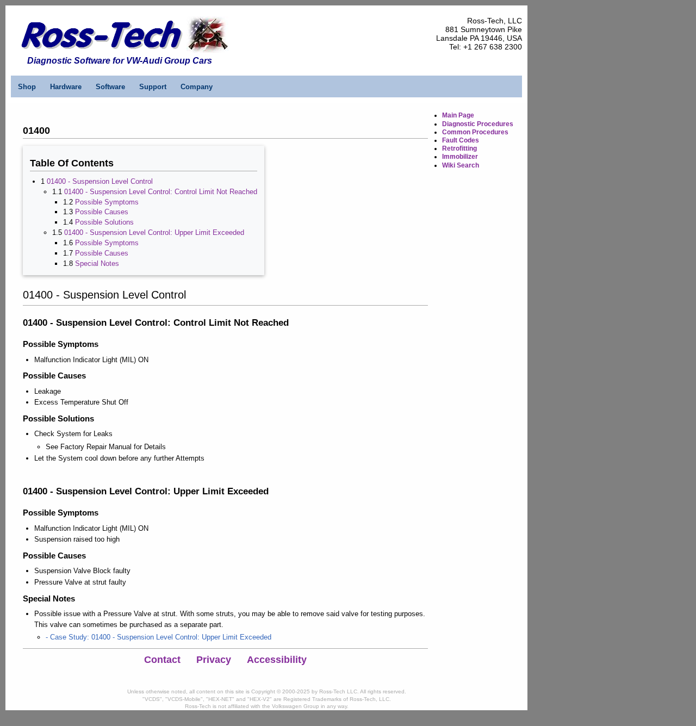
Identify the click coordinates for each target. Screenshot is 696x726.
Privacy (213, 659)
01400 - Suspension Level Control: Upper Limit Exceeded (154, 232)
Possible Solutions (104, 222)
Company (197, 87)
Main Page (458, 115)
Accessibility (277, 659)
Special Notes (97, 263)
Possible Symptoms (107, 202)
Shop (27, 87)
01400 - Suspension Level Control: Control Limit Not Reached (160, 192)
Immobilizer (460, 156)
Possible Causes (101, 212)
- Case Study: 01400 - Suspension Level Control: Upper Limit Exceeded (158, 637)
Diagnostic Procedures (477, 124)
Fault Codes (460, 140)
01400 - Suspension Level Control (100, 181)
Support (152, 87)
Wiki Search (460, 165)
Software (110, 87)
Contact (162, 659)
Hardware (66, 87)
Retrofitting (459, 148)
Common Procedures (475, 132)
